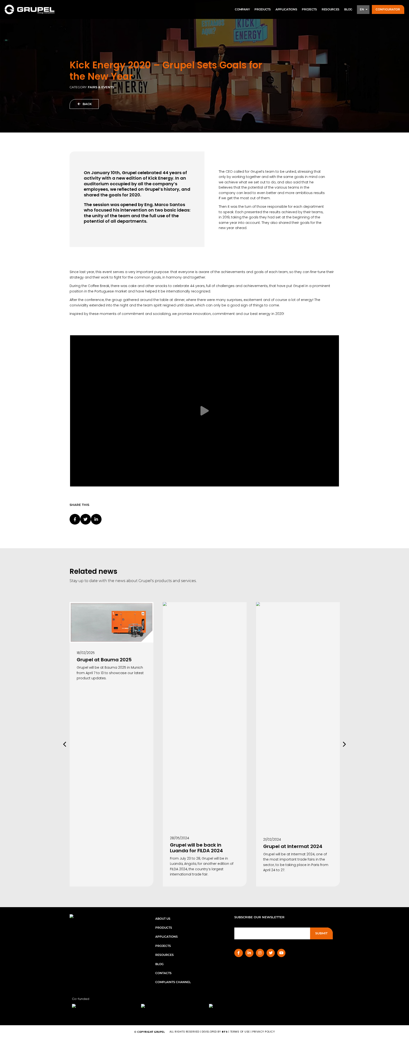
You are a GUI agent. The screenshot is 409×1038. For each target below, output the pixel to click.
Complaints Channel (173, 982)
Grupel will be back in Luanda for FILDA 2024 (196, 848)
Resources (330, 9)
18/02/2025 (86, 652)
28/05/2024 (179, 838)
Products (262, 9)
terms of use (240, 1032)
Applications (286, 9)
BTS (225, 1032)
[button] (388, 9)
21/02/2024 (272, 839)
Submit (321, 933)
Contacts (163, 973)
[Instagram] (260, 953)
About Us (162, 918)
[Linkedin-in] (249, 953)
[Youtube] (281, 953)
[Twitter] (271, 953)
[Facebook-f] (238, 953)
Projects (309, 9)
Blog (348, 9)
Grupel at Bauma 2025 (104, 659)
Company (242, 9)
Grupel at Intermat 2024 (292, 846)
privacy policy (263, 1032)
